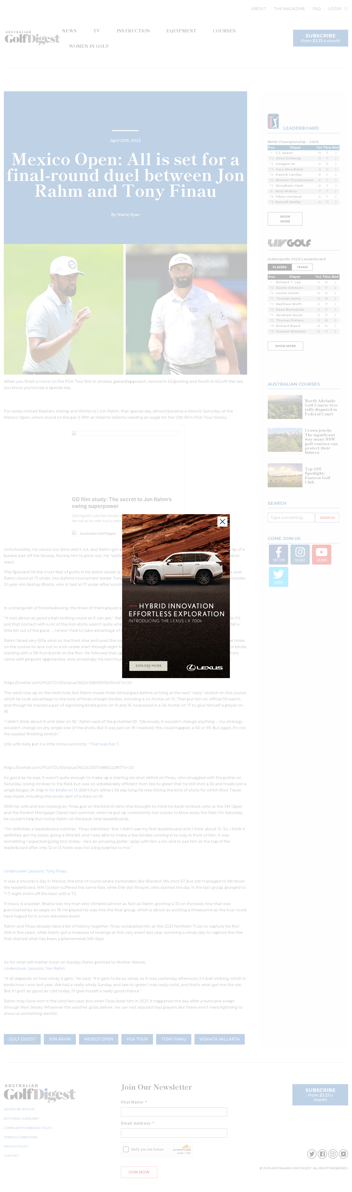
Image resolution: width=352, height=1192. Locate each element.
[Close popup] (222, 522)
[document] (176, 596)
